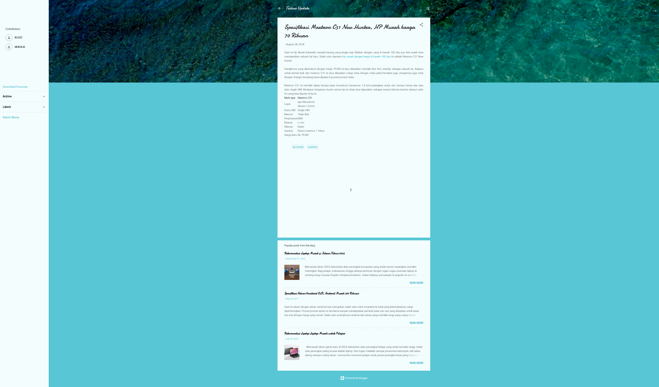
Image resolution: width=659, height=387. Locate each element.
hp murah (298, 147)
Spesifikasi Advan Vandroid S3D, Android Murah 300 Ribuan (321, 293)
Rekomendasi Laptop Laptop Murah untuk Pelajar (314, 333)
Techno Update (297, 8)
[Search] (428, 9)
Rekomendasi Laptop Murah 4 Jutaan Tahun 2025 (314, 253)
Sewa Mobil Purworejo (15, 86)
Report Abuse (11, 117)
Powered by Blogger (356, 378)
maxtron (312, 147)
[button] (421, 25)
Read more (416, 282)
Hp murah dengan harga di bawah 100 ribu (366, 56)
